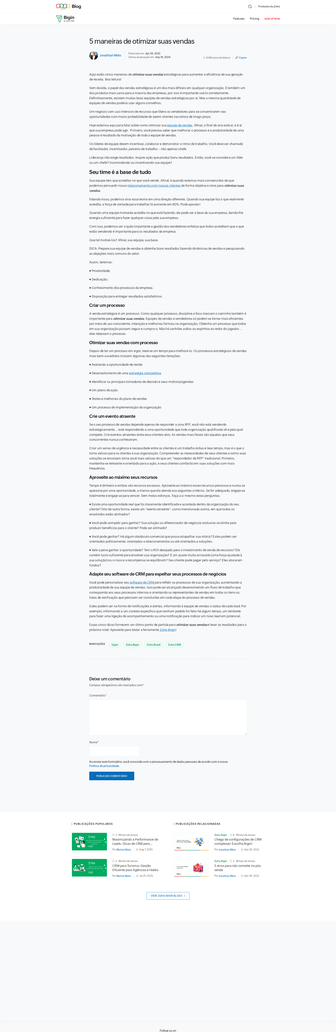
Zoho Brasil (153, 644)
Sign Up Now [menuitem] (272, 19)
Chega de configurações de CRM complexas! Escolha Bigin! (238, 841)
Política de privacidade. (104, 766)
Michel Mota (124, 849)
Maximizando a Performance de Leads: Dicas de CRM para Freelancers (135, 842)
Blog (76, 6)
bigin (115, 644)
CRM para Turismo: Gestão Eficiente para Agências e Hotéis (135, 868)
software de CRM (142, 582)
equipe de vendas (179, 125)
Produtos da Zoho (269, 6)
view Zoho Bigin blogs (167, 895)
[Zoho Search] (250, 6)
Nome (93, 742)
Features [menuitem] (239, 18)
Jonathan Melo (110, 55)
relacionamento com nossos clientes (154, 185)
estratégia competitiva (145, 373)
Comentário (97, 695)
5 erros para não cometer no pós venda (237, 868)
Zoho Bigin (168, 630)
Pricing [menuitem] (254, 18)
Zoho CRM (174, 644)
